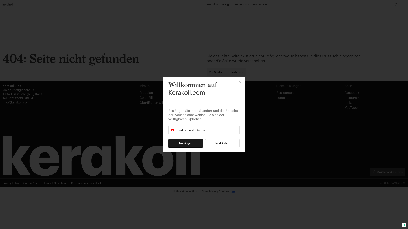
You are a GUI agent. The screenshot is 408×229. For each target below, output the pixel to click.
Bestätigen (185, 143)
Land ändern (222, 143)
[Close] (240, 82)
